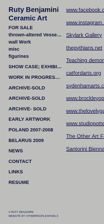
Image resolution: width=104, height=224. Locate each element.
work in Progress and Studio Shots (35, 77)
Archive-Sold (27, 88)
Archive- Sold (27, 108)
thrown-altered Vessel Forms (35, 34)
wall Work (20, 42)
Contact (20, 161)
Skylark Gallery (84, 35)
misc (14, 49)
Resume (19, 182)
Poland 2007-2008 (31, 129)
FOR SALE (21, 27)
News (16, 150)
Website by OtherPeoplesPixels (33, 215)
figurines (19, 56)
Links (16, 171)
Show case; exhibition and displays (35, 66)
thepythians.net (84, 48)
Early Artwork (29, 119)
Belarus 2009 (26, 140)
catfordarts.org (83, 73)
